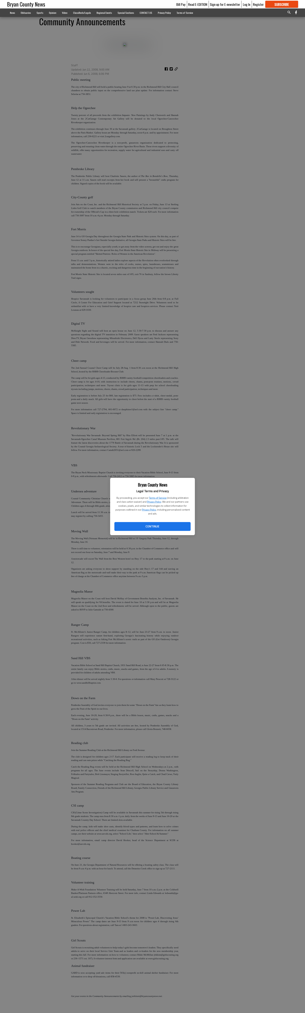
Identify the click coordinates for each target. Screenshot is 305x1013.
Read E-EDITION (197, 4)
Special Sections (126, 12)
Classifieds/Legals (82, 12)
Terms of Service (158, 498)
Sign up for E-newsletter (225, 4)
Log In (246, 4)
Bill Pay (181, 4)
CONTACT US (146, 12)
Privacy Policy (154, 501)
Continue (152, 526)
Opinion (52, 12)
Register (258, 4)
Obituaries (26, 12)
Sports (40, 12)
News (12, 12)
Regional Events (104, 12)
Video (64, 12)
